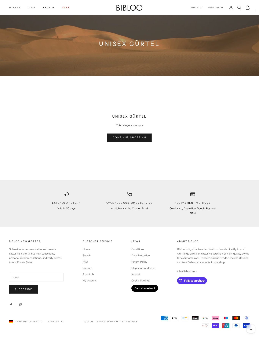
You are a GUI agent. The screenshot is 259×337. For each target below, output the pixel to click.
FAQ (85, 262)
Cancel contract (144, 288)
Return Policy (139, 262)
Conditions (137, 249)
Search (87, 255)
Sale (66, 7)
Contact (87, 268)
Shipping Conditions (143, 268)
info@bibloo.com (187, 271)
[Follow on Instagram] (21, 305)
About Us (88, 274)
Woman (15, 7)
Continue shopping (129, 137)
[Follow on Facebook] (11, 305)
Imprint (135, 274)
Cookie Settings (140, 280)
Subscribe (23, 289)
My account (89, 280)
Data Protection (140, 255)
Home (86, 249)
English (213, 7)
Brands (49, 7)
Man (31, 7)
